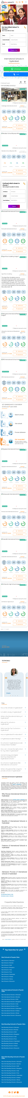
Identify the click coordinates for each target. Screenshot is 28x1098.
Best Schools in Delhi (7, 965)
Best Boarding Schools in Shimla (10, 1045)
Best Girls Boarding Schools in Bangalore (12, 1068)
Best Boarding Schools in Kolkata (10, 1043)
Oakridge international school (9, 106)
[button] (14, 707)
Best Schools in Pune (7, 972)
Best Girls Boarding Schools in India (10, 1070)
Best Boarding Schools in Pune (9, 1038)
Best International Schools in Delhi (10, 999)
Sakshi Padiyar (8, 939)
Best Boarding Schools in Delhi (9, 1032)
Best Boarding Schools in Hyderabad (11, 1041)
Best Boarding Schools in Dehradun (10, 1027)
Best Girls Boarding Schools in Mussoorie (12, 1082)
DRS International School (8, 377)
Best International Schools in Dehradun (11, 994)
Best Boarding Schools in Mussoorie (10, 1048)
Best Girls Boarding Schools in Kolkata (11, 1077)
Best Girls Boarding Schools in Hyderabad (12, 1075)
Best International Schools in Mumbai (11, 997)
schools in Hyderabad (17, 784)
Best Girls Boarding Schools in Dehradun (12, 1061)
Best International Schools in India (10, 1004)
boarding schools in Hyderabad (19, 799)
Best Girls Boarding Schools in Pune (10, 1073)
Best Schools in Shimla (7, 979)
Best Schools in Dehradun (8, 960)
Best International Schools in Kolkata (11, 1010)
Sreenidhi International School (9, 556)
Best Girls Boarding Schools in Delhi (10, 1066)
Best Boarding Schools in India (9, 1036)
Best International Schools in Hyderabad (11, 1008)
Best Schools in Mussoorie (8, 981)
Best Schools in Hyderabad (8, 974)
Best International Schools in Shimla (10, 1013)
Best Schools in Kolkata (7, 976)
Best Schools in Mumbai (7, 962)
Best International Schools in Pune (10, 1006)
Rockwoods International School (10, 511)
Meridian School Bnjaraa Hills (9, 151)
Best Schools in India (7, 969)
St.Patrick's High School (8, 601)
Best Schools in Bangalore (8, 967)
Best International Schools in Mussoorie (11, 1015)
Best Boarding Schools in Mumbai (10, 1029)
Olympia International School (9, 466)
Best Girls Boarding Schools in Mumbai (11, 1063)
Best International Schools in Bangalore (11, 1001)
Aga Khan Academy (7, 274)
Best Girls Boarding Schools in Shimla (11, 1079)
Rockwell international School (9, 229)
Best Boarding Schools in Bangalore (10, 1034)
